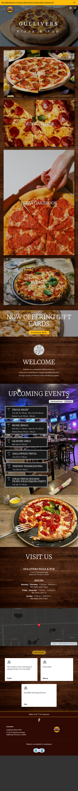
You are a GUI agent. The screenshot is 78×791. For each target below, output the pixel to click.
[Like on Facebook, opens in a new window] (39, 720)
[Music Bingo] (39, 429)
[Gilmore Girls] (39, 443)
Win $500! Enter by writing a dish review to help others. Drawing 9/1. (28, 2)
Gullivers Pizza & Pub (56, 730)
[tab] (56, 401)
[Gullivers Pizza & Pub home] (10, 10)
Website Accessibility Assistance (39, 744)
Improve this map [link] (71, 643)
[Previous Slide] (2, 520)
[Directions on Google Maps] (39, 627)
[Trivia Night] (39, 414)
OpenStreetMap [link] (62, 643)
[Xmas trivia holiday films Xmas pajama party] (39, 482)
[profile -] (70, 8)
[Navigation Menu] (75, 8)
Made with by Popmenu (25, 714)
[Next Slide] (76, 520)
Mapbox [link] (54, 643)
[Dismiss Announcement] (74, 2)
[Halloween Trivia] (39, 456)
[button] (39, 652)
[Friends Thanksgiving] (39, 468)
